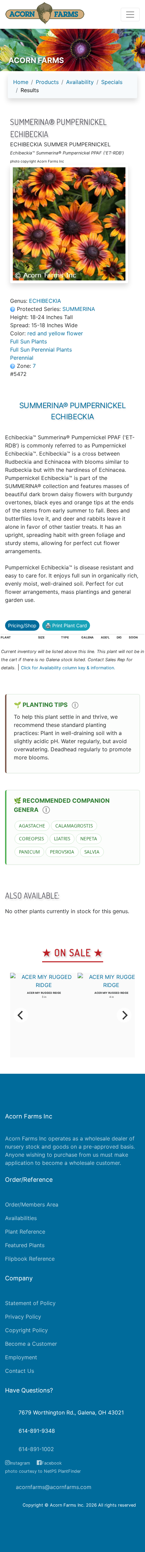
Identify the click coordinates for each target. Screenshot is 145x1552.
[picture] (72, 224)
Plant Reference (25, 1231)
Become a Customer (31, 1343)
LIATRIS (62, 838)
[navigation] (72, 89)
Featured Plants (25, 1245)
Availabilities (21, 1218)
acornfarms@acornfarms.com (53, 1487)
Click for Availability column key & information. (68, 667)
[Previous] (20, 1015)
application (19, 1162)
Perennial (21, 357)
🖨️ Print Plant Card (66, 625)
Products (47, 82)
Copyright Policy (26, 1330)
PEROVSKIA (62, 851)
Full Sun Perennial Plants (41, 349)
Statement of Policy (30, 1303)
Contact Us (19, 1370)
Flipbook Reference (30, 1258)
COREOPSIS (31, 838)
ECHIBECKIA (45, 300)
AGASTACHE (32, 825)
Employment (21, 1357)
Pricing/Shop (22, 625)
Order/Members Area (31, 1204)
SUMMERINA (78, 309)
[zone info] (13, 365)
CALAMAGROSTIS (74, 825)
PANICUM (29, 851)
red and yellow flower (55, 333)
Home (20, 82)
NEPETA (88, 838)
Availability (80, 82)
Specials (111, 82)
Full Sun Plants (28, 341)
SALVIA (91, 851)
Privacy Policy (23, 1316)
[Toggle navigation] (130, 14)
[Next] (124, 1015)
